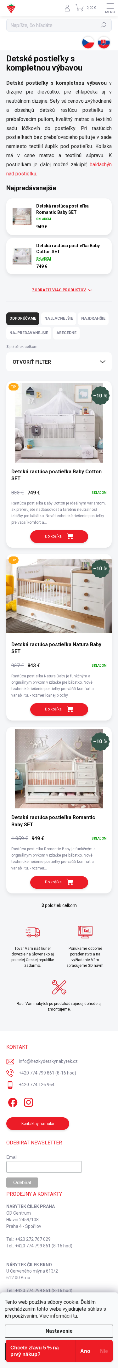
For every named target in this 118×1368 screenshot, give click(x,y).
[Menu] (110, 8)
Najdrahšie (93, 318)
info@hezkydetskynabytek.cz (48, 1061)
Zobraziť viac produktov (59, 290)
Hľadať (104, 25)
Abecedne (66, 333)
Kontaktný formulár (37, 1123)
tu (75, 1316)
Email (11, 1157)
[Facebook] (11, 1101)
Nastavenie (59, 1331)
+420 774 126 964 (36, 1084)
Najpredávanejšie (28, 333)
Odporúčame (22, 318)
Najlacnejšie (58, 318)
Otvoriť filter (32, 362)
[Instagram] (27, 1101)
